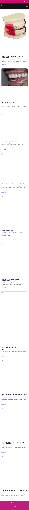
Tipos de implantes (7, 230)
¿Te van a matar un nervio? (9, 141)
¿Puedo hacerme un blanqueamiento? (12, 184)
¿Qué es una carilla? (7, 102)
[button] (27, 6)
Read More (3, 64)
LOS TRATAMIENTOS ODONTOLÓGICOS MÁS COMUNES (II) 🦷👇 (13, 443)
